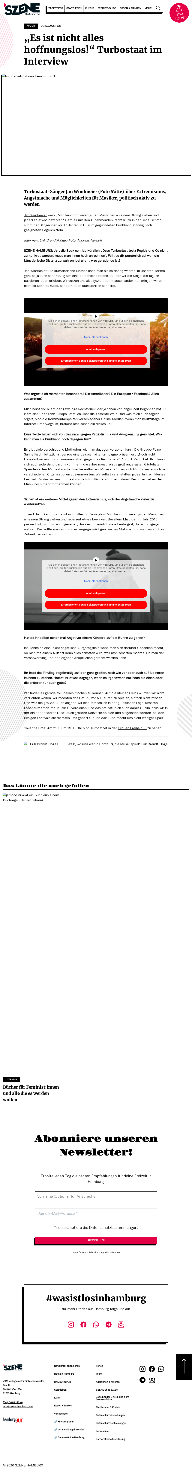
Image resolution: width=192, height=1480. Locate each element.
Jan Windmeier (35, 215)
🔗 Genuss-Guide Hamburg (69, 1438)
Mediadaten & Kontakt (108, 1407)
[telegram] (108, 1325)
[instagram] (70, 1325)
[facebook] (83, 1325)
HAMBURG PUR (62, 1382)
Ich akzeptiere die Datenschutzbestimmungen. (97, 1228)
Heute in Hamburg (64, 1374)
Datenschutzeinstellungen (110, 1415)
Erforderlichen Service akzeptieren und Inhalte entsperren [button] (96, 361)
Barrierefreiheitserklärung (110, 1439)
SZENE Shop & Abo (107, 1390)
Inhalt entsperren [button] (96, 349)
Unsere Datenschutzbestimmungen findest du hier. (96, 1252)
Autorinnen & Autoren (108, 1382)
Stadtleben (60, 1390)
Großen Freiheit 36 (132, 728)
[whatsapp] (96, 1325)
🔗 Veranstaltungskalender (69, 1430)
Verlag (99, 1366)
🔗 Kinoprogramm (64, 1422)
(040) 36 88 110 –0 (12, 1403)
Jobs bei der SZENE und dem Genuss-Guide (112, 1398)
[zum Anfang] (184, 1367)
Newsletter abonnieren (67, 1366)
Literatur (11, 1080)
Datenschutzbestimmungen (111, 1423)
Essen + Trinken (63, 1406)
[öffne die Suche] (158, 9)
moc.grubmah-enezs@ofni (18, 1407)
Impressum (102, 1431)
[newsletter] (121, 1325)
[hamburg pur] (13, 1422)
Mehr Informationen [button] (96, 337)
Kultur (31, 26)
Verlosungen (61, 1414)
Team (99, 1374)
